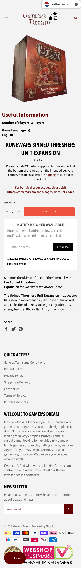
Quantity (9, 202)
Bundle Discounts (16, 402)
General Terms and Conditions (24, 362)
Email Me (63, 247)
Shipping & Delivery (17, 382)
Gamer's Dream (21, 526)
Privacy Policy (13, 376)
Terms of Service (15, 395)
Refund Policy (13, 369)
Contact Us (11, 389)
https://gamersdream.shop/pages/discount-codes (40, 192)
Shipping (50, 175)
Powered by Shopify (43, 526)
